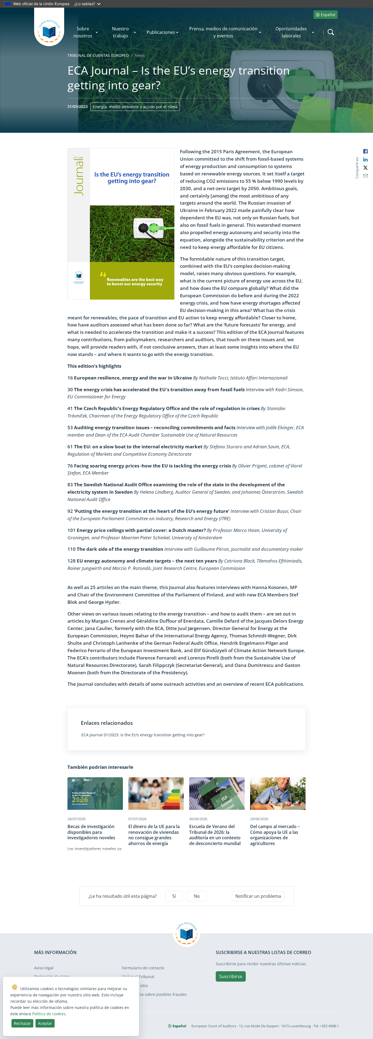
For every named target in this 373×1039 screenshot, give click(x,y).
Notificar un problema (258, 896)
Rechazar (22, 1023)
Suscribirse (230, 976)
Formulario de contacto (143, 967)
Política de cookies (49, 1013)
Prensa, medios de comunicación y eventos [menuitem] (223, 32)
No (197, 896)
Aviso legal (44, 967)
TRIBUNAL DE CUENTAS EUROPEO (98, 55)
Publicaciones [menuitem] (161, 32)
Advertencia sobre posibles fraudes (154, 994)
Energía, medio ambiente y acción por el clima (135, 106)
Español (328, 14)
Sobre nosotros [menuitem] (82, 32)
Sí (174, 896)
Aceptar (45, 1023)
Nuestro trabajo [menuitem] (120, 32)
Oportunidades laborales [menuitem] (291, 32)
